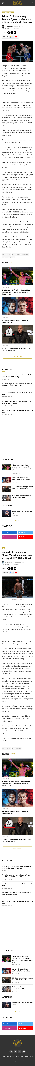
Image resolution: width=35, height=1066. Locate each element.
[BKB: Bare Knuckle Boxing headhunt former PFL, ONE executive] (17, 334)
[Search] (32, 3)
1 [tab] (15, 520)
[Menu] (3, 3)
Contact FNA (10, 1056)
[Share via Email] (15, 32)
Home (3, 1056)
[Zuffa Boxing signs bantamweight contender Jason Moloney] (6, 498)
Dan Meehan (10, 26)
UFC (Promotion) (16, 748)
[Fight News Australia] (17, 3)
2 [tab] (17, 520)
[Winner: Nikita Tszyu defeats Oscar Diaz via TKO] (6, 513)
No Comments (6, 28)
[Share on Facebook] (8, 32)
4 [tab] (20, 520)
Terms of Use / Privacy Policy (24, 1056)
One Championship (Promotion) (20, 254)
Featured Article (6, 254)
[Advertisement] (17, 437)
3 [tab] (18, 520)
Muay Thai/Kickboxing (7, 12)
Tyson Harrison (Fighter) (8, 257)
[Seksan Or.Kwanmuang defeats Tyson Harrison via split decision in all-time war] (17, 51)
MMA (3, 548)
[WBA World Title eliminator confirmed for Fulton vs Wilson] (17, 306)
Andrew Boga (10, 562)
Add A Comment (17, 356)
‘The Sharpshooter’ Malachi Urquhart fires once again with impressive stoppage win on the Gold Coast (16, 292)
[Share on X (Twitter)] (11, 32)
